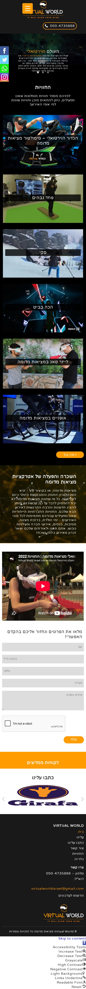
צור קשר (77, 848)
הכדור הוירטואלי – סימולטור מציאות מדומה (43, 141)
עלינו (80, 837)
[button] (84, 943)
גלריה (79, 859)
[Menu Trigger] (27, 8)
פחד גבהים (43, 197)
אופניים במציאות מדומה (43, 418)
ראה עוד (70, 455)
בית (81, 832)
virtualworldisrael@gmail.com (57, 889)
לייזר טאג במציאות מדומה (43, 362)
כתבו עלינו (76, 843)
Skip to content (72, 938)
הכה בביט (43, 307)
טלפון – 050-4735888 (65, 873)
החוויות (78, 854)
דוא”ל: (79, 879)
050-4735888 (62, 26)
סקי (43, 252)
